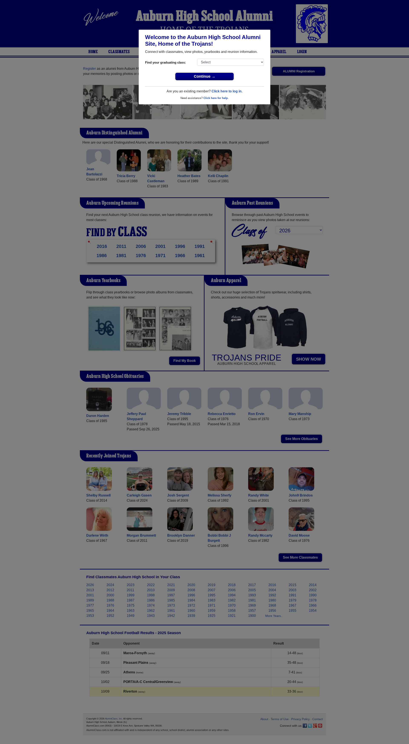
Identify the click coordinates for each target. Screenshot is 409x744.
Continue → (204, 76)
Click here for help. (216, 98)
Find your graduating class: (165, 62)
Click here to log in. (227, 91)
